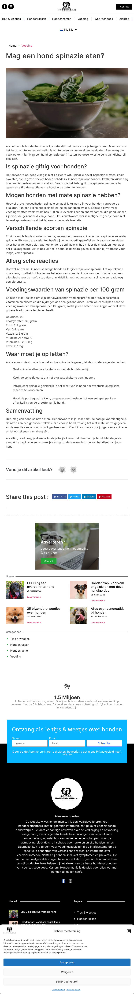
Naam (16, 738)
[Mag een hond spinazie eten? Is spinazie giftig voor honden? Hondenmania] (4, 6)
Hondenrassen (36, 19)
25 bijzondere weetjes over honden (44, 610)
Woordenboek (104, 19)
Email (52, 738)
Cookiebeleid (58, 989)
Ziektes (124, 19)
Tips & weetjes (11, 19)
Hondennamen (61, 19)
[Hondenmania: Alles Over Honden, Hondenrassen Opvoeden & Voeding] (9, 933)
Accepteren (67, 962)
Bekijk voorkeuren (67, 981)
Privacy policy (73, 989)
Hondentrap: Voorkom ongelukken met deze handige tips (107, 586)
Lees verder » (34, 597)
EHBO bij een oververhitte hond (40, 585)
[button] (129, 931)
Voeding (82, 19)
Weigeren (67, 972)
